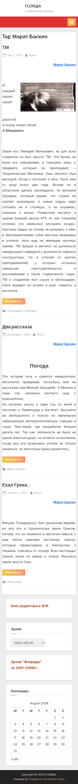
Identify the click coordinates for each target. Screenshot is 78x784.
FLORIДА (33, 6)
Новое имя (14, 581)
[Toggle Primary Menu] (72, 22)
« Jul (14, 758)
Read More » (15, 301)
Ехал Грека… (16, 485)
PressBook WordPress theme (46, 779)
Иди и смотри (16, 469)
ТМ (5, 47)
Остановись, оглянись (22, 310)
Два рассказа (17, 326)
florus (32, 55)
